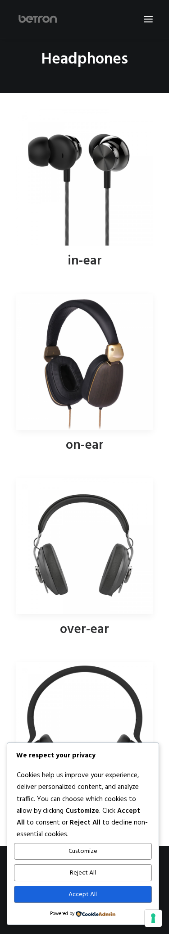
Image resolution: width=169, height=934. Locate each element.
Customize (83, 851)
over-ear (84, 629)
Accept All (83, 894)
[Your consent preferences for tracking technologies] (153, 918)
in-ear (85, 261)
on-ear (85, 445)
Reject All (83, 873)
